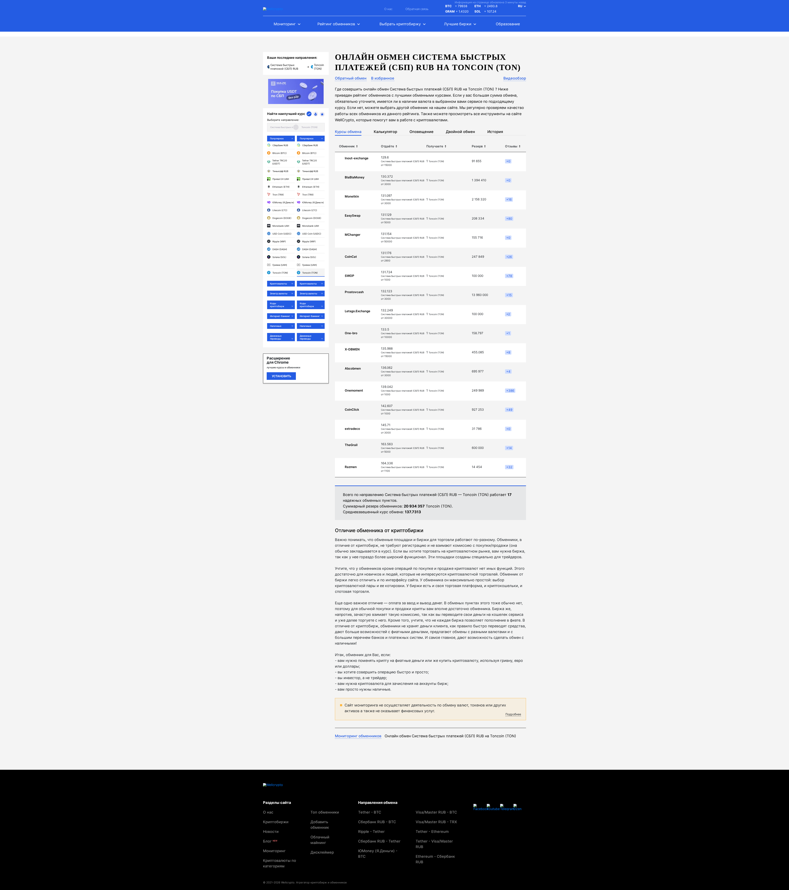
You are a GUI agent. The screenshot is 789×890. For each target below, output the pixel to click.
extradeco (352, 429)
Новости (271, 831)
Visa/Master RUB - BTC (436, 812)
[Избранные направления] (322, 114)
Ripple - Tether (371, 831)
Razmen (351, 467)
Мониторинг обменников (358, 736)
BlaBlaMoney (355, 177)
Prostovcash (354, 292)
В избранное (382, 78)
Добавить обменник (319, 825)
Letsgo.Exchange (357, 311)
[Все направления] (309, 113)
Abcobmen (353, 368)
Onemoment (354, 390)
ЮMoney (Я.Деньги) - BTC (377, 854)
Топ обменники (324, 812)
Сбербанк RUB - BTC (377, 822)
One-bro (351, 333)
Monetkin (352, 196)
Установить (281, 376)
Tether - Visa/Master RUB (434, 844)
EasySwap (352, 215)
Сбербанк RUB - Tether (379, 841)
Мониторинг (274, 851)
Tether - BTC (369, 812)
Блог (270, 841)
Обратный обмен (351, 78)
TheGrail (351, 445)
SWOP (349, 276)
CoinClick (352, 409)
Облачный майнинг (319, 840)
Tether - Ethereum (432, 831)
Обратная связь (416, 9)
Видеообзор (514, 78)
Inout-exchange (356, 158)
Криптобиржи (275, 822)
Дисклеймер (322, 852)
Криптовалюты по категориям (279, 863)
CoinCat (351, 257)
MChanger (352, 235)
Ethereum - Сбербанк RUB (435, 859)
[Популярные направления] (315, 114)
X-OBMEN (352, 349)
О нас (388, 9)
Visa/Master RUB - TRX (436, 822)
